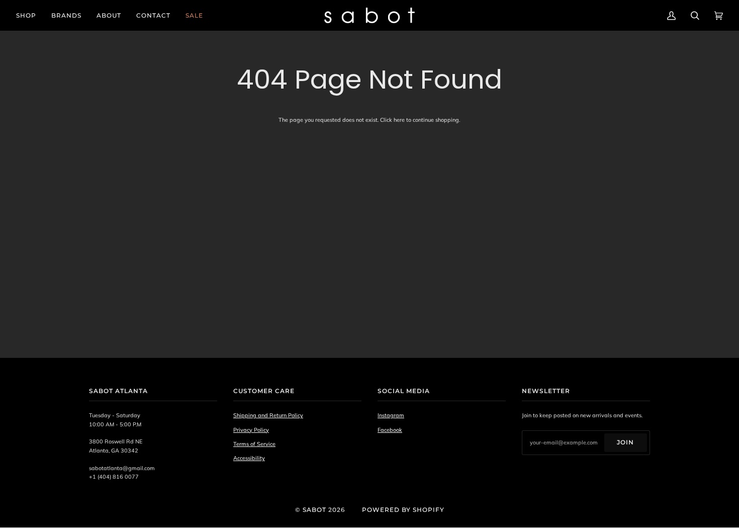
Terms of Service (254, 443)
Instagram (391, 415)
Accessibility (249, 458)
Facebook (390, 429)
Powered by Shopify (403, 509)
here (399, 119)
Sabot (314, 509)
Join (625, 442)
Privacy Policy (251, 429)
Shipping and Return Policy (268, 415)
